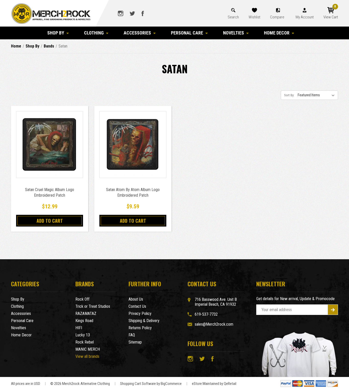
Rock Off (82, 299)
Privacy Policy (140, 313)
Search (233, 17)
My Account (305, 17)
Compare (277, 17)
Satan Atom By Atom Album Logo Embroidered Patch (133, 192)
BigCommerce (171, 383)
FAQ (132, 335)
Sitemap (135, 342)
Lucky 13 (82, 335)
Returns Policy (140, 327)
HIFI (78, 327)
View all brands (87, 356)
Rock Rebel (84, 342)
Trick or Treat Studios (92, 306)
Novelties (233, 33)
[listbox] (317, 95)
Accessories (137, 33)
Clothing (94, 33)
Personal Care (187, 33)
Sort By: (289, 95)
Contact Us (137, 306)
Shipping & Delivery (144, 320)
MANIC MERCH (87, 349)
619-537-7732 (206, 314)
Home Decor (276, 33)
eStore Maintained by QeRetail (214, 383)
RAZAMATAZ (85, 313)
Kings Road (84, 320)
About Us (136, 299)
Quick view (50, 138)
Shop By (55, 33)
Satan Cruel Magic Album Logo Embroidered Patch (49, 192)
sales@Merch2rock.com (214, 324)
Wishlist (254, 17)
